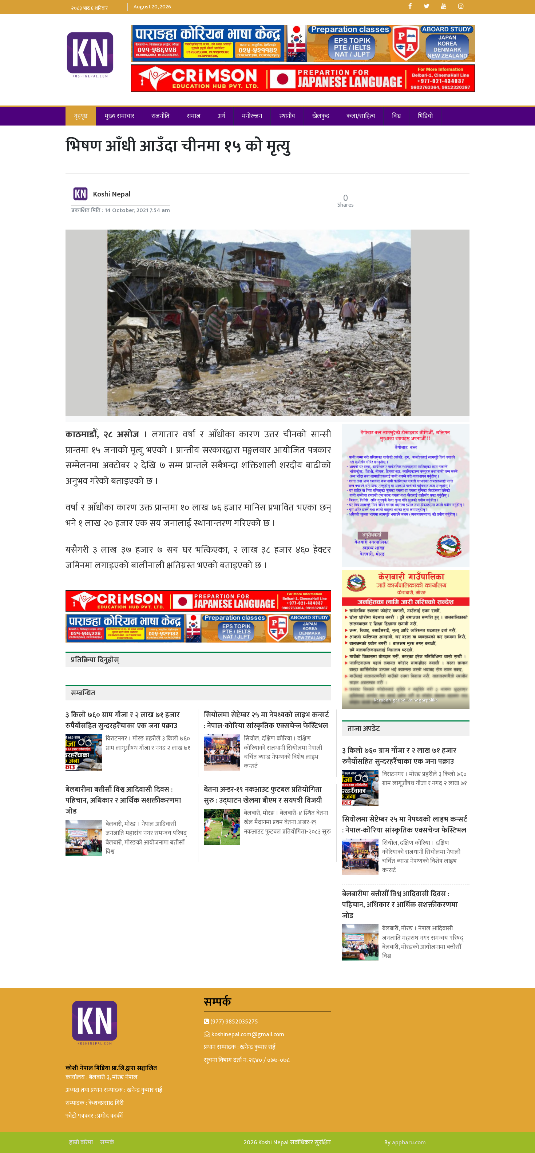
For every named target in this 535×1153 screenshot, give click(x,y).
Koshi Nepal (112, 194)
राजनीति (160, 116)
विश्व (396, 116)
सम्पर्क (107, 1142)
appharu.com (409, 1142)
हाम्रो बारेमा (81, 1142)
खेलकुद (320, 116)
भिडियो (425, 116)
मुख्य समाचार (119, 116)
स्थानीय (287, 116)
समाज (194, 116)
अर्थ (221, 116)
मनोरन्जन (252, 116)
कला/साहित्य (360, 116)
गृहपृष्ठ (81, 116)
